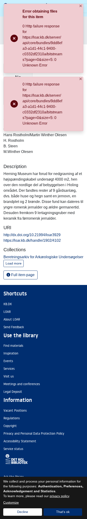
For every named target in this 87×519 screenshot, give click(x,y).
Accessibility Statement (19, 441)
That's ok (63, 512)
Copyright (10, 426)
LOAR (7, 312)
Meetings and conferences (21, 384)
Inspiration (10, 353)
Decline (22, 512)
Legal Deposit (12, 392)
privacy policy (59, 496)
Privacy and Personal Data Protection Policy (33, 433)
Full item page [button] (22, 275)
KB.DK (7, 304)
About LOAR (11, 319)
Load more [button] (14, 263)
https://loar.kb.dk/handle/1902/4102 (32, 240)
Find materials (13, 346)
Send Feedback (13, 327)
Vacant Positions (15, 410)
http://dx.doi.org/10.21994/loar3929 (32, 235)
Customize (11, 502)
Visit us (8, 376)
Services (9, 369)
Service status (13, 449)
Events (8, 361)
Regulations (11, 418)
